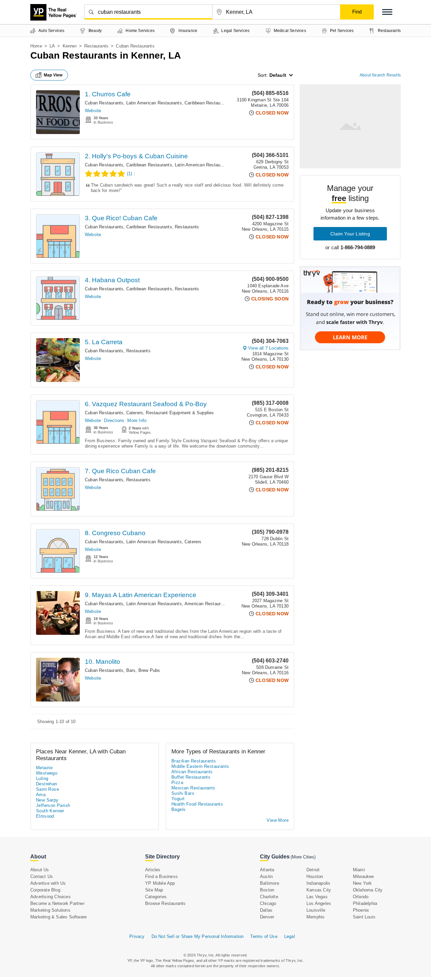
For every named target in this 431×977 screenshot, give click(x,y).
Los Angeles (318, 903)
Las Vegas (317, 896)
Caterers (134, 412)
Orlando (360, 896)
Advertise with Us (48, 883)
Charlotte (269, 896)
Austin (266, 876)
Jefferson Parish (53, 805)
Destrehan (46, 783)
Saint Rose (47, 789)
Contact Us (41, 876)
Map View (53, 75)
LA (52, 45)
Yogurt (178, 798)
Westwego (46, 773)
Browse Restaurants (165, 903)
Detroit (313, 869)
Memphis (315, 916)
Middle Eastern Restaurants (200, 766)
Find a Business (161, 876)
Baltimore (269, 883)
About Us (39, 869)
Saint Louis (364, 916)
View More (278, 820)
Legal (289, 936)
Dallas (266, 910)
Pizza (177, 782)
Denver (267, 916)
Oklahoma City (368, 889)
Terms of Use (263, 936)
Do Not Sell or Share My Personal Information (198, 936)
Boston (267, 889)
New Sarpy (47, 800)
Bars (131, 670)
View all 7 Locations (268, 348)
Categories (156, 896)
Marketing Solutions (50, 910)
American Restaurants (207, 603)
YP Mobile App (160, 883)
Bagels (178, 809)
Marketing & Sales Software (58, 916)
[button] (387, 12)
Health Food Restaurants (197, 804)
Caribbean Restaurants (207, 102)
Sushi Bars (182, 793)
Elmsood (45, 816)
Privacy (136, 936)
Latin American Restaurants (154, 102)
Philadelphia (365, 903)
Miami (359, 869)
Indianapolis (318, 883)
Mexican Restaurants (193, 787)
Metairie (44, 767)
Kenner (70, 45)
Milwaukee (363, 876)
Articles (153, 869)
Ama (40, 794)
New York (362, 883)
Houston (314, 876)
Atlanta (267, 869)
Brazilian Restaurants (193, 760)
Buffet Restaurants (190, 777)
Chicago (268, 903)
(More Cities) (303, 856)
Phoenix (361, 910)
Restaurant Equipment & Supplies (180, 412)
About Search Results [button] (380, 75)
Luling (42, 778)
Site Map (154, 889)
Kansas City (318, 889)
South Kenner (50, 810)
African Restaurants (192, 771)
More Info (136, 420)
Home (36, 45)
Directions (114, 420)
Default (277, 75)
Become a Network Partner (57, 903)
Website (93, 110)
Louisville (315, 910)
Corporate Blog (45, 889)
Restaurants (96, 45)
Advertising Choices (50, 896)
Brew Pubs (149, 670)
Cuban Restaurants (104, 102)
